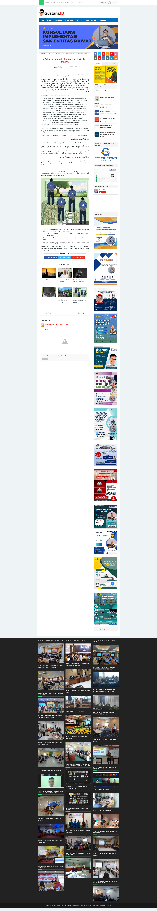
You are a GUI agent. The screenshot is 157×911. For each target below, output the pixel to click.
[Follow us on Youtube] (112, 54)
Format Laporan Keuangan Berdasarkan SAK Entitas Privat (107, 134)
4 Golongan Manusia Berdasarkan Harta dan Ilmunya (79, 300)
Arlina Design (75, 905)
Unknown (48, 324)
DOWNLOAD (103, 20)
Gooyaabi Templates (96, 905)
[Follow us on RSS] (107, 54)
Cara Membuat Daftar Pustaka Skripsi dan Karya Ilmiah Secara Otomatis (107, 127)
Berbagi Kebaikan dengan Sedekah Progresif (62, 300)
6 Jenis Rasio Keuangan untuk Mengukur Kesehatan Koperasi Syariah (108, 119)
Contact (53, 2)
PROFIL (49, 20)
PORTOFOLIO (58, 20)
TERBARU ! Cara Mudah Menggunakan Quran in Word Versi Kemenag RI (108, 105)
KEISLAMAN (73, 67)
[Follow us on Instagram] (103, 58)
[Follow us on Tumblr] (107, 58)
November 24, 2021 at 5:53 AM (60, 324)
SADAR (44, 299)
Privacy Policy (78, 2)
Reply (46, 329)
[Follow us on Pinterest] (99, 58)
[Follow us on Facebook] (95, 54)
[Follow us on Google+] (103, 54)
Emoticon (45, 359)
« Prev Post (47, 313)
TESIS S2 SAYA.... (104, 90)
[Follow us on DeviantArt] (95, 58)
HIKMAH (66, 67)
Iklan (58, 2)
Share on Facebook (52, 257)
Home (41, 2)
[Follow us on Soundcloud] (116, 58)
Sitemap (63, 2)
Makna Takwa (46, 280)
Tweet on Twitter (66, 257)
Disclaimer (70, 2)
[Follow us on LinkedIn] (112, 58)
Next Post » (81, 313)
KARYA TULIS (69, 20)
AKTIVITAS (79, 20)
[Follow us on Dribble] (116, 54)
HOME (42, 20)
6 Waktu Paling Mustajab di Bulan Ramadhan (80, 280)
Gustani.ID (60, 905)
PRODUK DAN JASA (91, 20)
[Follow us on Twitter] (99, 54)
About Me (47, 2)
